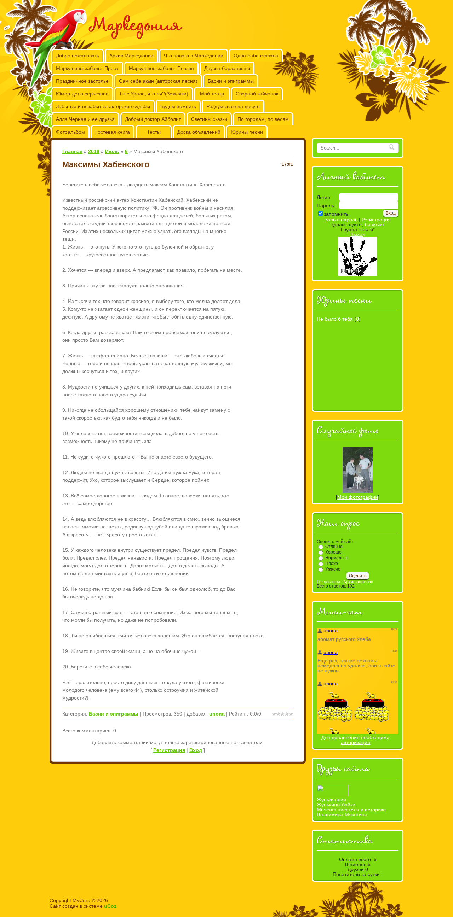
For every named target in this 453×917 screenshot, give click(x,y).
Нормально (336, 557)
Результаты (328, 581)
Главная (72, 151)
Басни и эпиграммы (113, 714)
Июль (112, 151)
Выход (357, 234)
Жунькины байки (336, 804)
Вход (195, 750)
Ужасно (332, 569)
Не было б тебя (335, 319)
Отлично (334, 546)
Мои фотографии (357, 497)
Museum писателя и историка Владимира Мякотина (351, 812)
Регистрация (169, 750)
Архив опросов (358, 581)
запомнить (336, 214)
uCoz (110, 906)
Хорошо (333, 552)
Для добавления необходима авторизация (355, 740)
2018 (93, 151)
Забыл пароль (341, 219)
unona (217, 714)
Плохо (331, 563)
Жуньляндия (331, 799)
